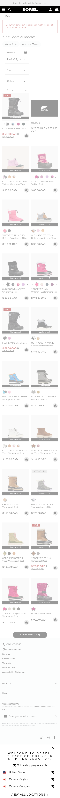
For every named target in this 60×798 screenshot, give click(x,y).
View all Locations (28, 794)
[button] (3, 9)
